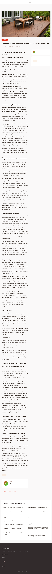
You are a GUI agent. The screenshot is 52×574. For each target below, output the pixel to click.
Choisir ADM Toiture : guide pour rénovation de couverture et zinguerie (13, 508)
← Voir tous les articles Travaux (9, 491)
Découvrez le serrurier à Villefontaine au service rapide (37, 516)
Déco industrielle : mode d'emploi (34, 532)
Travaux (7, 7)
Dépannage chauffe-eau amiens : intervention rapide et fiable (38, 523)
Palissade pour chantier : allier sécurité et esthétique (38, 520)
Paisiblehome (6, 548)
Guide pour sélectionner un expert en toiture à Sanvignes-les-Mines (12, 512)
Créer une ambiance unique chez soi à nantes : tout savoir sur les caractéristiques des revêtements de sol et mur (38, 528)
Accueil (3, 7)
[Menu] (30, 2)
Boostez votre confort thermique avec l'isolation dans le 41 (37, 512)
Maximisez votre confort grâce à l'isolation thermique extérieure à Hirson (36, 536)
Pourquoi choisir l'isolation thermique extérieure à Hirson (13, 516)
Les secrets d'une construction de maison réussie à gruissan (13, 525)
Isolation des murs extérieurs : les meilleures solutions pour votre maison (12, 529)
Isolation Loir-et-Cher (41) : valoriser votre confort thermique (13, 521)
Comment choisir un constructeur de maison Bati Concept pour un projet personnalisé (37, 508)
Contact (3, 566)
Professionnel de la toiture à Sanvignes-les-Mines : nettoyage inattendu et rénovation (13, 533)
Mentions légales (5, 563)
